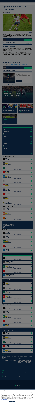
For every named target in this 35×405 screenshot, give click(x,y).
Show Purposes (12, 403)
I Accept (12, 401)
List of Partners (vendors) (4, 399)
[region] (17, 397)
